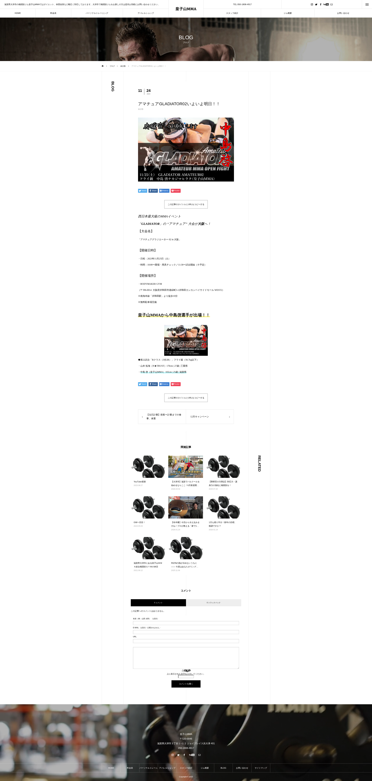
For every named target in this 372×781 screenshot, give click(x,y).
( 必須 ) (145, 619)
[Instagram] (312, 4)
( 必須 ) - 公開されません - (146, 628)
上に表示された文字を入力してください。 (186, 674)
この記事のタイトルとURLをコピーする (186, 204)
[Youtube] (326, 4)
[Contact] (331, 4)
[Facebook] (320, 4)
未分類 (140, 109)
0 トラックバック (213, 603)
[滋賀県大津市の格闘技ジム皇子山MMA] (186, 9)
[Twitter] (316, 4)
